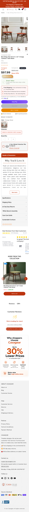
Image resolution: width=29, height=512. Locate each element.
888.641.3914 (5, 466)
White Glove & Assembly (9, 211)
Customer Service (6, 404)
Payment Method (6, 430)
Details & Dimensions (8, 155)
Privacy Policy (5, 424)
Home (2, 12)
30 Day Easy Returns (8, 207)
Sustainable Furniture (8, 220)
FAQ (2, 410)
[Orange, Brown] (4, 125)
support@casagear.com (8, 461)
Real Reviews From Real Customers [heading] (14, 231)
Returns (3, 407)
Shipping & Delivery (7, 413)
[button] (3, 9)
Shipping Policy (6, 202)
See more (14, 192)
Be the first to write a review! (14, 329)
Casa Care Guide (7, 215)
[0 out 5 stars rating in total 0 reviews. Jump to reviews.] (5, 65)
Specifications (6, 198)
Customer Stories (6, 393)
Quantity (4, 136)
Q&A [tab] (18, 304)
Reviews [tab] (12, 304)
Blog (2, 390)
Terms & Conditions (7, 427)
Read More (14, 251)
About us (4, 387)
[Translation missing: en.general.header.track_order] (19, 9)
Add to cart (14, 293)
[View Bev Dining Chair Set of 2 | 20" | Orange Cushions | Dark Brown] (4, 49)
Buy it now (14, 110)
